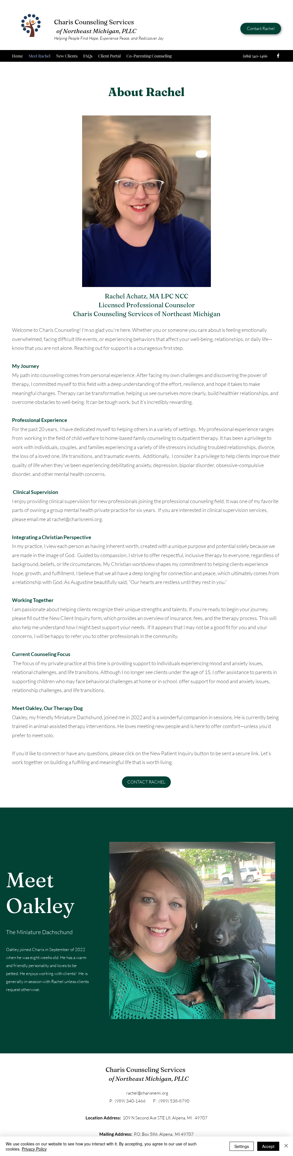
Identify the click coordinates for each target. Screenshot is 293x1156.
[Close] (286, 1146)
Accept (268, 1146)
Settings (241, 1146)
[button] (192, 930)
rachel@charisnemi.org (77, 519)
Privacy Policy (34, 1149)
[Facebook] (278, 56)
